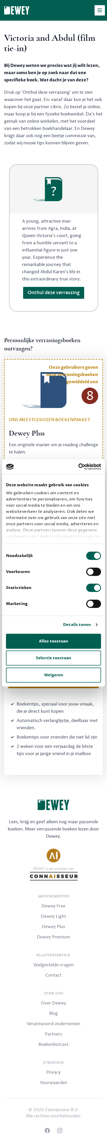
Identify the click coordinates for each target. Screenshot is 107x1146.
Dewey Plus (53, 926)
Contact (53, 975)
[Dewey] (16, 10)
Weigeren (53, 675)
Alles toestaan (53, 641)
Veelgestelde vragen (53, 965)
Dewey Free (53, 906)
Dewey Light (53, 916)
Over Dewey (53, 1003)
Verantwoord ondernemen (53, 1023)
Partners (53, 1034)
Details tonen (77, 624)
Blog (53, 1013)
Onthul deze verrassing (54, 293)
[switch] (93, 572)
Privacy (53, 1072)
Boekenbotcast (53, 1044)
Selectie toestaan (53, 658)
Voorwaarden (53, 1082)
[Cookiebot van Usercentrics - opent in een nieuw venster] (78, 466)
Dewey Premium (53, 937)
